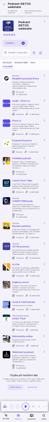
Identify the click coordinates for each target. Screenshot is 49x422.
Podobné (8, 66)
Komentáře (21, 62)
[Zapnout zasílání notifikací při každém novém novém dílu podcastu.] (40, 53)
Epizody (7, 62)
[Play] (25, 406)
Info (32, 62)
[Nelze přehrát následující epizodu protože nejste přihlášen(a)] (33, 406)
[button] (23, 8)
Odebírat (10, 43)
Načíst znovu (15, 387)
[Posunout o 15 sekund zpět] (11, 406)
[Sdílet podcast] (34, 53)
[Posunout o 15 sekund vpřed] (17, 406)
